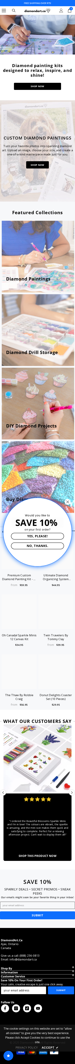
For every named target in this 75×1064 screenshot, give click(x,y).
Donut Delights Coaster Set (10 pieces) (56, 697)
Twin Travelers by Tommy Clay (55, 637)
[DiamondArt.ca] (37, 34)
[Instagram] (16, 1008)
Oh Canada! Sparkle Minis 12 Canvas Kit (19, 637)
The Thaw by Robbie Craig (19, 697)
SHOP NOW (37, 86)
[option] (37, 792)
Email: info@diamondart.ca (19, 959)
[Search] (14, 10)
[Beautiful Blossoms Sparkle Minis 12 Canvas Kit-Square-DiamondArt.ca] (37, 758)
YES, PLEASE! (37, 536)
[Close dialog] (68, 502)
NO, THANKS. (37, 546)
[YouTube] (38, 1008)
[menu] (4, 10)
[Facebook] (5, 1008)
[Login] (61, 10)
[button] (3, 792)
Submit (61, 990)
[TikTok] (27, 1008)
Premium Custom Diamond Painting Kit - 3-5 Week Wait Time (19, 577)
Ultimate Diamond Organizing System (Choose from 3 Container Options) (56, 577)
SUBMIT (37, 915)
